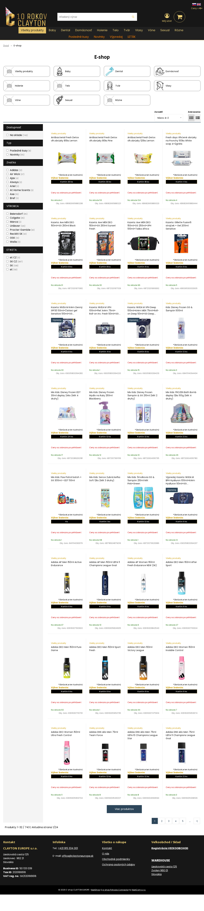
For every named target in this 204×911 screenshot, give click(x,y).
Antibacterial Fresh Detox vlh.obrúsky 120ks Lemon (141, 139)
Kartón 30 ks (66, 181)
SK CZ (16, 261)
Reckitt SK (18, 234)
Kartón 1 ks (105, 521)
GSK (14, 238)
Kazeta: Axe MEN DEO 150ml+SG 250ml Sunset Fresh (102, 225)
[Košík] (179, 16)
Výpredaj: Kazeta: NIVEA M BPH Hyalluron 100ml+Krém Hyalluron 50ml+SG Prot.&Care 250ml (180, 482)
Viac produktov (124, 809)
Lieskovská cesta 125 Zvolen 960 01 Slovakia (164, 870)
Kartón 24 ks (66, 436)
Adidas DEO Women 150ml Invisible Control (180, 648)
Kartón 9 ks (181, 266)
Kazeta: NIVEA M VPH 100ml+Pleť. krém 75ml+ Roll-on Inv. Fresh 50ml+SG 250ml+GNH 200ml (104, 312)
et (13, 269)
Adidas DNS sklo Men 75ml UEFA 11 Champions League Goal (180, 735)
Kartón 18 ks (143, 181)
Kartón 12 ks (181, 351)
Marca (15, 222)
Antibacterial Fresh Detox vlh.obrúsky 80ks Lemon (65, 139)
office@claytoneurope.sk (77, 856)
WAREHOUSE (160, 860)
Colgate (17, 218)
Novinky (99, 37)
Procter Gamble (22, 230)
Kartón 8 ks (66, 266)
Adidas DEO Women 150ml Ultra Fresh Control (65, 733)
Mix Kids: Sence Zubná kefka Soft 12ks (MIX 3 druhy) (104, 479)
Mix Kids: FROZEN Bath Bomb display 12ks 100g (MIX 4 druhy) (181, 395)
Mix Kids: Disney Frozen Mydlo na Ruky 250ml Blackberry (101, 395)
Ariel (14, 186)
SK (14, 265)
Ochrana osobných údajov (118, 864)
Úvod (6, 45)
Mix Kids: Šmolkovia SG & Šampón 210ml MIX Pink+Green (140, 480)
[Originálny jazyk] (194, 4)
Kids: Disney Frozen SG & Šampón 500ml (179, 309)
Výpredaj (116, 37)
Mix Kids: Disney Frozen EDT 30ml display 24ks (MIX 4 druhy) (66, 395)
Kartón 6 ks (143, 266)
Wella (15, 242)
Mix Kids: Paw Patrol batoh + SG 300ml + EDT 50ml (66, 479)
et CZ (15, 257)
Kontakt (107, 848)
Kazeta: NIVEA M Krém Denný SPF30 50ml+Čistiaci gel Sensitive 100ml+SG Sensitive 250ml (67, 312)
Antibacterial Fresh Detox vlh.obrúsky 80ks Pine (103, 139)
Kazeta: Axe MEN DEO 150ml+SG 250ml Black (63, 224)
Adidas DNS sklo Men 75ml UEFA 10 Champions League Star (142, 735)
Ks (67, 521)
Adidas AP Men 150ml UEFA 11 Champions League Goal (104, 564)
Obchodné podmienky (116, 859)
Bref (14, 198)
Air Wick (17, 174)
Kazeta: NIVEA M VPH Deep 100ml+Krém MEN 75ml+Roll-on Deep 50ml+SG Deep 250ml (143, 312)
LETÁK (131, 37)
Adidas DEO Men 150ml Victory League (139, 648)
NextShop (95, 889)
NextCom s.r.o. (139, 889)
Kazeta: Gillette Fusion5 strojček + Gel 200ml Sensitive (178, 225)
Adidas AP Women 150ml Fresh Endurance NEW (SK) (142, 564)
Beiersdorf (19, 214)
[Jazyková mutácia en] (199, 4)
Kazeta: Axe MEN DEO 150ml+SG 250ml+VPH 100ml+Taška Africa (139, 225)
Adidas (16, 170)
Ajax (14, 178)
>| (197, 821)
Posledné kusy (79, 37)
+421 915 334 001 (68, 848)
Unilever (17, 226)
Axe (14, 194)
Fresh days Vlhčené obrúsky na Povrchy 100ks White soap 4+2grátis (181, 140)
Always (16, 182)
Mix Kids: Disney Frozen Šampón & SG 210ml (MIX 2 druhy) (142, 395)
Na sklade (19, 135)
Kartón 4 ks (181, 181)
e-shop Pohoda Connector (115, 889)
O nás (105, 853)
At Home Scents (21, 190)
